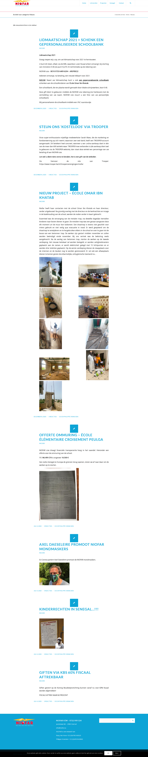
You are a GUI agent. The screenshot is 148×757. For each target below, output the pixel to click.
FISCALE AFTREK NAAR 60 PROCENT (53, 695)
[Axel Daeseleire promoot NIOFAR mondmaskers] (74, 538)
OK (108, 753)
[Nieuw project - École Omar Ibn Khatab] (74, 187)
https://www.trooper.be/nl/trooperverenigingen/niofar (61, 164)
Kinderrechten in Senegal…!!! (69, 609)
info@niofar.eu (61, 728)
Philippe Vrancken (71, 108)
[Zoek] (130, 3)
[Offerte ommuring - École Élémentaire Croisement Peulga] (74, 429)
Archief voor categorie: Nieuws (24, 14)
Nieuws (42, 48)
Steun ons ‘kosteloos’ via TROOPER (73, 127)
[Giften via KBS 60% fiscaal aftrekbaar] (74, 666)
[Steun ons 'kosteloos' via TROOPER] (74, 120)
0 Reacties (53, 108)
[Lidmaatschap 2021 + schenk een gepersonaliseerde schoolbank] (74, 33)
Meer (117, 753)
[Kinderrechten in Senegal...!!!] (74, 603)
